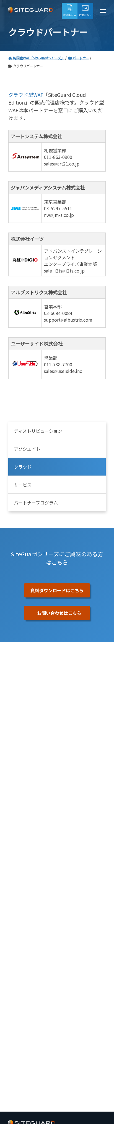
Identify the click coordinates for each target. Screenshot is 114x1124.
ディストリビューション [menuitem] (38, 431)
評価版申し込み (57, 11)
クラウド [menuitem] (23, 466)
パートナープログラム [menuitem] (36, 502)
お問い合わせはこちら (59, 613)
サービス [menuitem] (23, 484)
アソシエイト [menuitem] (27, 448)
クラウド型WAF (25, 94)
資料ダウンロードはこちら (57, 590)
